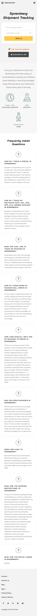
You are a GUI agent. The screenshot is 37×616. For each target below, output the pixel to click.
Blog (3, 584)
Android (18, 257)
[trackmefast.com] (8, 3)
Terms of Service (7, 597)
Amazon (18, 311)
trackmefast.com (19, 167)
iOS (25, 257)
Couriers (4, 576)
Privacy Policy (6, 593)
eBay (26, 311)
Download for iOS (19, 54)
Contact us (5, 580)
